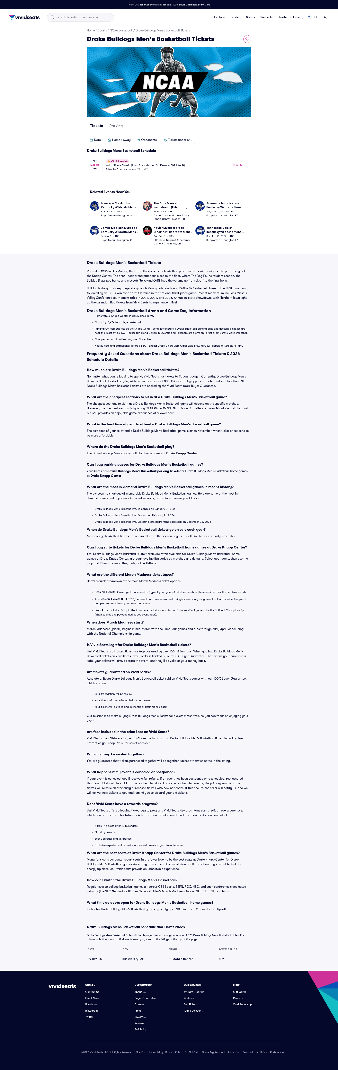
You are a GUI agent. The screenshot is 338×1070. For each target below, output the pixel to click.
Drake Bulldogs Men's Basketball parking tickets (144, 471)
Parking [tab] (116, 125)
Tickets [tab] (96, 125)
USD (315, 17)
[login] (325, 17)
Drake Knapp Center (181, 453)
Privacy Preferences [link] (272, 1052)
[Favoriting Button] (247, 39)
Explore (219, 17)
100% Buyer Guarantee (185, 4)
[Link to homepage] (25, 17)
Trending (235, 17)
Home (91, 30)
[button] (95, 140)
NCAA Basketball (121, 30)
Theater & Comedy (290, 17)
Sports (250, 17)
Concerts (266, 17)
